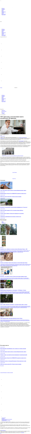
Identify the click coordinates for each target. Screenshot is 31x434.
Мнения (3, 9)
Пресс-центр (3, 14)
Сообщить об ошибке (10, 372)
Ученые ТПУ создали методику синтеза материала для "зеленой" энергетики (12, 155)
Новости (3, 8)
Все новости (2, 365)
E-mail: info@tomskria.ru (3, 372)
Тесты (3, 13)
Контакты (3, 418)
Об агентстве (4, 417)
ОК (0, 433)
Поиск (1, 87)
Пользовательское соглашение (6, 420)
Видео (3, 11)
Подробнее (22, 432)
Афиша (3, 12)
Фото (2, 10)
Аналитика (3, 29)
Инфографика (4, 32)
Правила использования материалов (7, 419)
